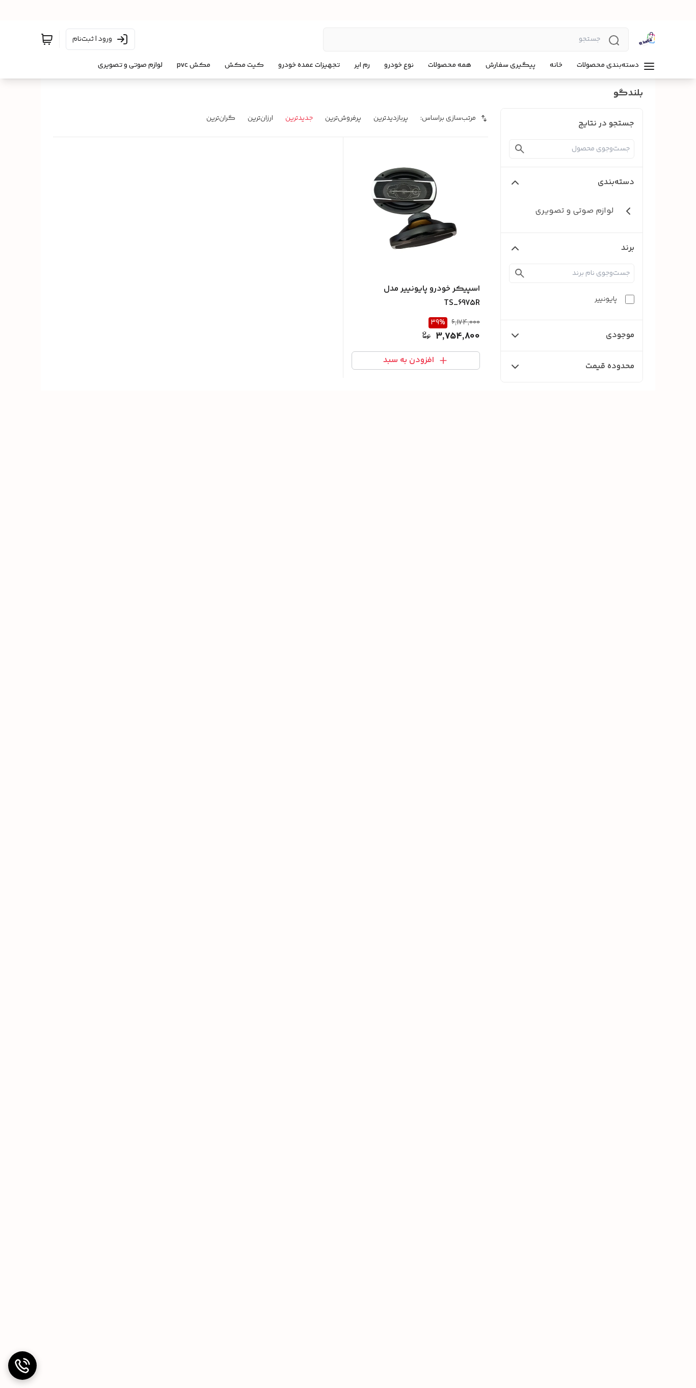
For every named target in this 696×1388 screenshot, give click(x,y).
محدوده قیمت (609, 366)
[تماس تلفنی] (22, 1365)
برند (627, 248)
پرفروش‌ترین (343, 118)
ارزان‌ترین (260, 118)
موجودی (620, 335)
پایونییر (606, 299)
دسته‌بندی (616, 182)
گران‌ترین (220, 118)
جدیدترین (299, 118)
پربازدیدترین (390, 118)
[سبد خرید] (47, 39)
